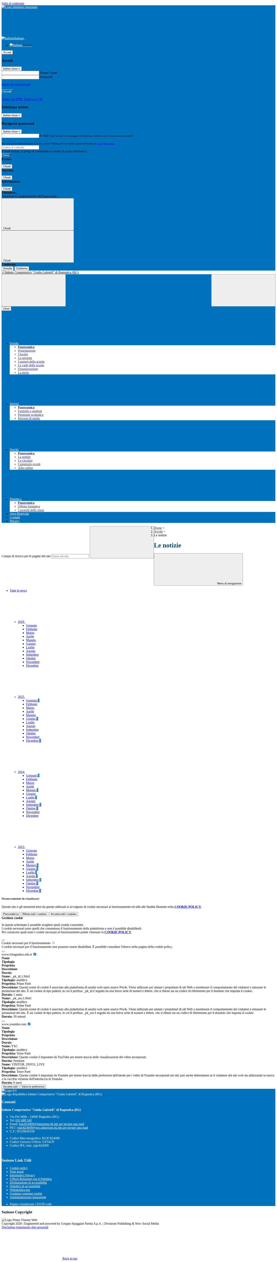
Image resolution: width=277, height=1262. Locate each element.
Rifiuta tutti (35, 914)
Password (46, 77)
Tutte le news (18, 590)
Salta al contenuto (13, 3)
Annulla (7, 268)
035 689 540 (23, 1120)
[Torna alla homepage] (138, 272)
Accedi (7, 52)
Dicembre (32, 665)
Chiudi (7, 166)
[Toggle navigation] (34, 290)
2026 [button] (21, 621)
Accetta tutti (63, 914)
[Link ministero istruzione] (20, 7)
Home (158, 528)
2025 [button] (21, 697)
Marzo (30, 632)
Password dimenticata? (16, 84)
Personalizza (10, 914)
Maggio (31, 640)
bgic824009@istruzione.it (51, 1124)
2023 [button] (21, 847)
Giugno (31, 643)
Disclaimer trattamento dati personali (25, 1227)
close (6, 308)
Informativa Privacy (22, 1175)
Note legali (17, 1171)
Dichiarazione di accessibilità (28, 1182)
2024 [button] (21, 772)
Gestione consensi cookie (26, 1193)
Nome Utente (48, 72)
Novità (158, 531)
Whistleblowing (20, 1190)
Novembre (33, 662)
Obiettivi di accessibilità (25, 1186)
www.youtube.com (14, 1024)
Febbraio (31, 629)
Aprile (30, 636)
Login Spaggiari (106, 143)
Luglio (30, 647)
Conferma (21, 268)
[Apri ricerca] (243, 290)
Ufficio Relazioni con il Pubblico (31, 1179)
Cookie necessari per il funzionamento (26, 943)
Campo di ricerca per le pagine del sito (26, 556)
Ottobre (31, 658)
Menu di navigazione (228, 583)
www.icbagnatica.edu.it (17, 954)
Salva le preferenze (33, 1086)
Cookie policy (19, 1168)
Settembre (32, 654)
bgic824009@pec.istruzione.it (52, 1127)
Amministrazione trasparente (28, 1197)
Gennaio (31, 625)
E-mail (44, 135)
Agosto (30, 651)
